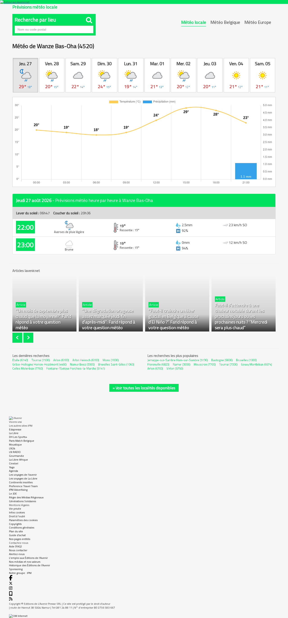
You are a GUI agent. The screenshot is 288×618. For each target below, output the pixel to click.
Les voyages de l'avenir (23, 474)
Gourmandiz (16, 456)
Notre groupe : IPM (20, 573)
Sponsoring (15, 569)
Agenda (13, 471)
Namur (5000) (181, 364)
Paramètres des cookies (23, 520)
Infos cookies (17, 512)
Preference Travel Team (23, 486)
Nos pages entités (19, 539)
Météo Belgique (225, 22)
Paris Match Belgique (21, 441)
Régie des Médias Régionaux (26, 497)
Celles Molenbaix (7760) (27, 368)
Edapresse (15, 429)
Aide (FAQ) (15, 546)
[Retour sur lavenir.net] (144, 2)
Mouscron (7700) (205, 364)
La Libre (13, 433)
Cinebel (13, 463)
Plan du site (16, 531)
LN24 (12, 448)
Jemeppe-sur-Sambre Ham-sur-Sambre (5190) (177, 360)
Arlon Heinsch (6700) (85, 360)
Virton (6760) (174, 368)
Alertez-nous (17, 554)
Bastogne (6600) (222, 360)
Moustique (15, 444)
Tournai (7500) (41, 360)
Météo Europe (257, 22)
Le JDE (13, 493)
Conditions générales (21, 527)
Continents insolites (21, 482)
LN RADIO (15, 452)
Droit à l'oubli (17, 516)
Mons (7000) (111, 360)
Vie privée (15, 508)
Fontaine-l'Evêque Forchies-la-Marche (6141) (75, 368)
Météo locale (193, 22)
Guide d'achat (17, 535)
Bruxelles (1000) (246, 360)
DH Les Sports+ (18, 437)
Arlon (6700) (61, 360)
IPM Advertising (18, 490)
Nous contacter (18, 550)
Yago (12, 467)
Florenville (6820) (158, 364)
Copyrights (15, 524)
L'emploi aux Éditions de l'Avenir (28, 558)
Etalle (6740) (20, 360)
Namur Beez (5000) (82, 364)
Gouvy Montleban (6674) (256, 364)
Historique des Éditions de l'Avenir (29, 565)
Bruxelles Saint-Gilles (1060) (116, 364)
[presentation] (17, 337)
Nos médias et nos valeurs (24, 562)
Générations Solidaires (22, 501)
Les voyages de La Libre (23, 478)
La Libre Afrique (18, 459)
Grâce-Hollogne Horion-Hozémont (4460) (39, 364)
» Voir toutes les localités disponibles (144, 388)
